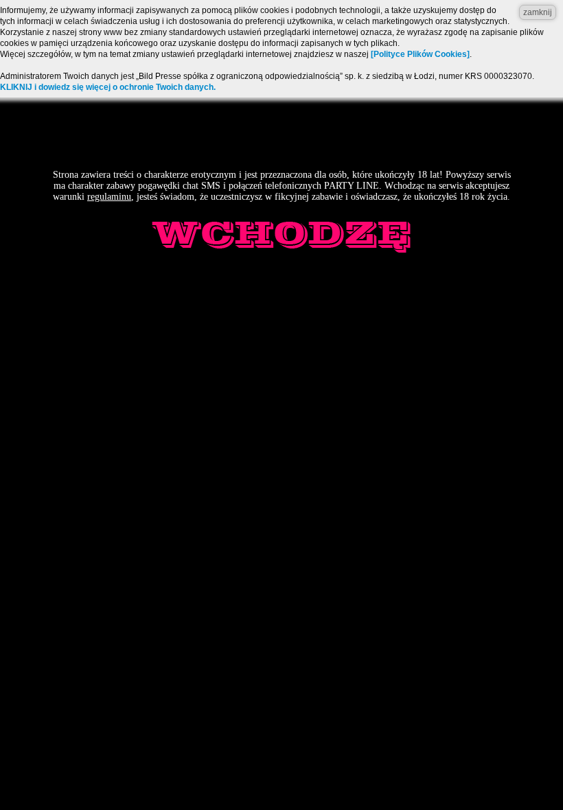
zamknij (537, 12)
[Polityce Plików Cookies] (420, 54)
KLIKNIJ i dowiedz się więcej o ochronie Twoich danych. (108, 87)
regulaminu (109, 197)
